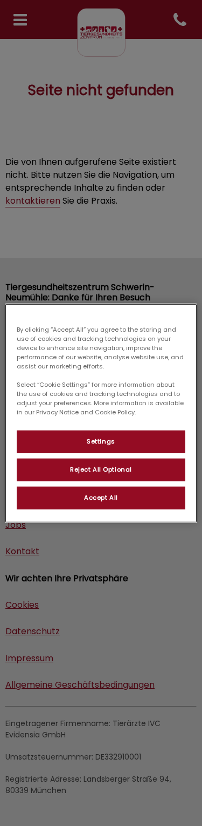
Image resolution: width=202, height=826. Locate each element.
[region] (101, 412)
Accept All (101, 497)
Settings (101, 441)
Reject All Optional (101, 469)
